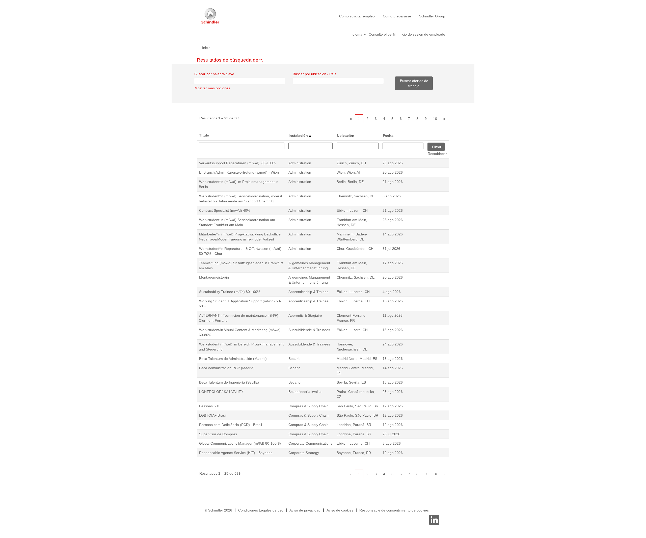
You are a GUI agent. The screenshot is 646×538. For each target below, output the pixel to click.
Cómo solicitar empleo (357, 16)
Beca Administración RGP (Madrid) (227, 368)
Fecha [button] (388, 135)
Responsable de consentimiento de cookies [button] (394, 510)
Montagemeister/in (214, 277)
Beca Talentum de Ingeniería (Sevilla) (229, 382)
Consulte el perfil (382, 34)
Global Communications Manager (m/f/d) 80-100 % (240, 443)
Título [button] (204, 135)
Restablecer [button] (437, 154)
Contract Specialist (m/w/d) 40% (224, 210)
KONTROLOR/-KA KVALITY (221, 392)
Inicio (206, 48)
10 (435, 119)
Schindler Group (432, 16)
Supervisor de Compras (218, 434)
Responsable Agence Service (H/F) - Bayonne (236, 453)
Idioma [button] (357, 34)
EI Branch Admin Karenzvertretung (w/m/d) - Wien (239, 172)
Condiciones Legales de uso (260, 510)
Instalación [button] (299, 135)
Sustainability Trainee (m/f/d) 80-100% (229, 292)
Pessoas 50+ (209, 406)
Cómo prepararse (397, 16)
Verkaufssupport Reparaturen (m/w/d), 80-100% (237, 163)
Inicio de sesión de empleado (421, 34)
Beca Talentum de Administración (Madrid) (233, 359)
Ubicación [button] (345, 135)
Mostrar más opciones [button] (212, 88)
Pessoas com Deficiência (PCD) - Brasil (230, 425)
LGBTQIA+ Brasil (212, 415)
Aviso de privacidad (304, 510)
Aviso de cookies (340, 510)
